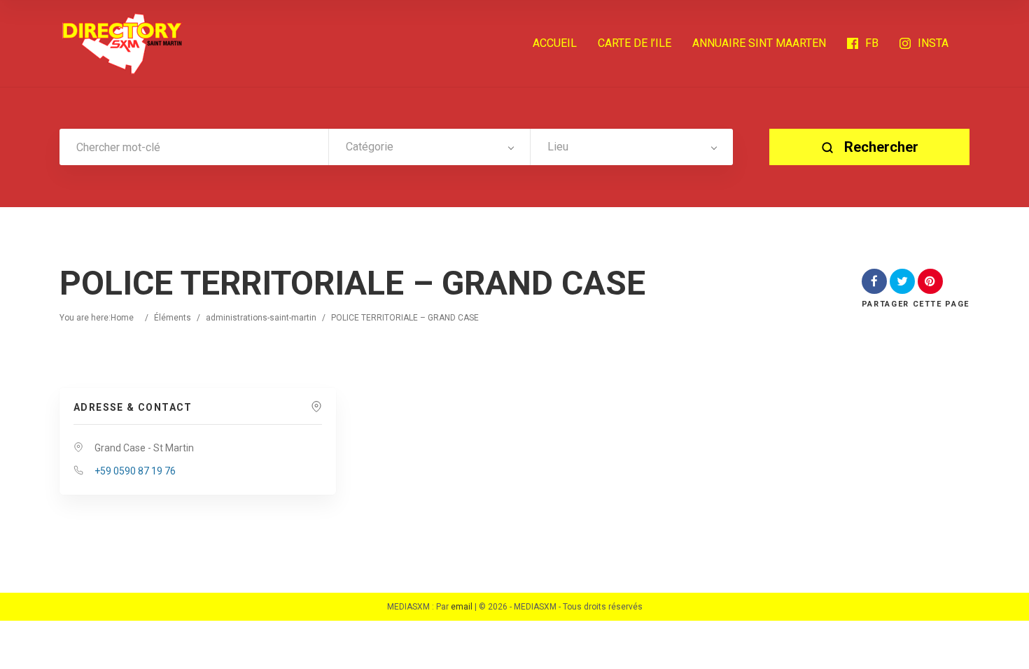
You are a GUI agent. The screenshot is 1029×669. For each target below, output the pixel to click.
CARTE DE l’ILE (634, 43)
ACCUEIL (555, 43)
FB (871, 43)
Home (122, 318)
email (461, 607)
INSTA (933, 43)
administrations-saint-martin (261, 318)
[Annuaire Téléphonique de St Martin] (122, 43)
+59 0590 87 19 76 (135, 471)
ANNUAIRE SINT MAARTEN (759, 43)
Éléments (172, 318)
